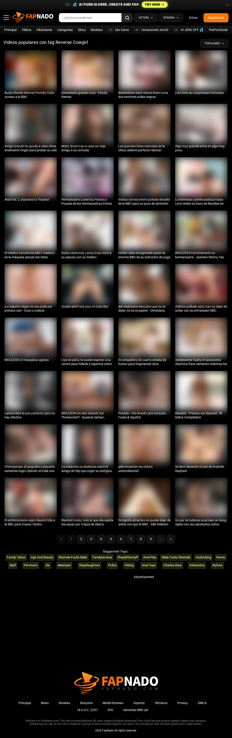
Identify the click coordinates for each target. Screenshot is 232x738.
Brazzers (86, 703)
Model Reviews (113, 703)
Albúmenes (44, 30)
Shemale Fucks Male (72, 557)
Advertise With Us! (135, 710)
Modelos (97, 30)
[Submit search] (127, 17)
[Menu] (6, 17)
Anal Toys (148, 565)
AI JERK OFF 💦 (189, 30)
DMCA (202, 703)
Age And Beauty (42, 557)
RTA (110, 710)
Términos (161, 703)
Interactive (197, 565)
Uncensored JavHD (151, 30)
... (161, 539)
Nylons (217, 565)
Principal (10, 30)
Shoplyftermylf (127, 557)
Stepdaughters (89, 565)
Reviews (64, 703)
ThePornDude (218, 30)
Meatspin (64, 565)
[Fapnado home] (116, 694)
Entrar (193, 17)
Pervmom (30, 565)
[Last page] (170, 539)
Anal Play (149, 557)
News (45, 703)
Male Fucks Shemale (176, 557)
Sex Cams (119, 30)
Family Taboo (16, 557)
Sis (48, 565)
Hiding (129, 565)
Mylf (13, 565)
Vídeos (26, 30)
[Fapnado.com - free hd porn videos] (32, 18)
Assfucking (203, 557)
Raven (220, 557)
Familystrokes (102, 557)
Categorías (65, 30)
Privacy (182, 703)
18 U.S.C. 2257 (87, 710)
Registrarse (216, 17)
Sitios (82, 30)
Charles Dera (172, 565)
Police (112, 565)
